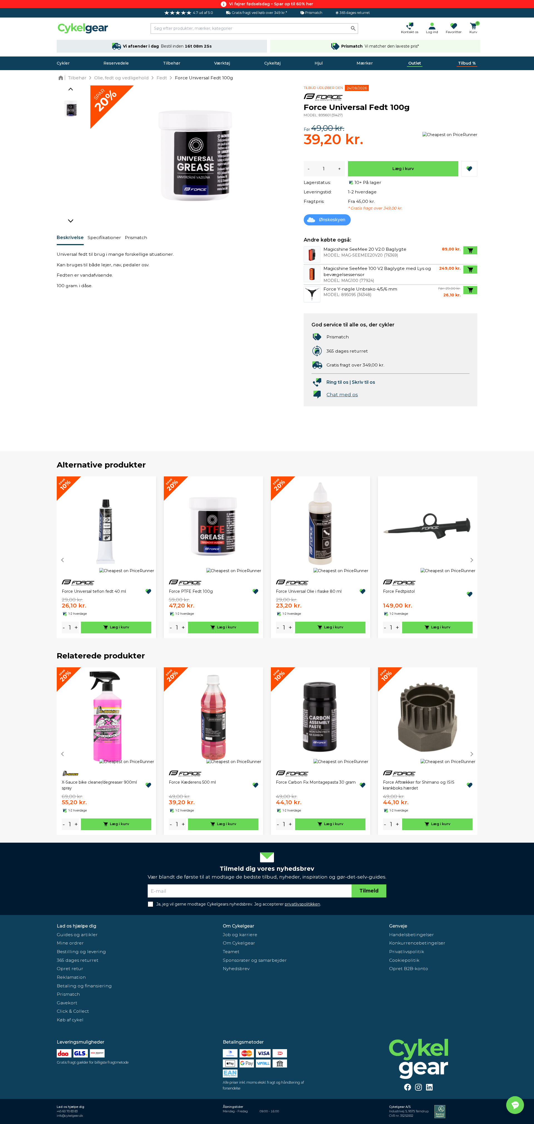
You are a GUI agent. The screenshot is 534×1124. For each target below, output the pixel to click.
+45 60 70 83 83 (67, 1111)
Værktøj (222, 63)
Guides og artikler (77, 934)
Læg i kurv (403, 168)
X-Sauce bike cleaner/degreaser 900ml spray (99, 785)
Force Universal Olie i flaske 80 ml (309, 591)
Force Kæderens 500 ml (192, 782)
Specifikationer (104, 237)
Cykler (63, 63)
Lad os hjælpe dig (76, 926)
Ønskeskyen (332, 219)
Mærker (365, 63)
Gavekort (67, 1002)
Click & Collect (73, 1011)
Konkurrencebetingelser (417, 943)
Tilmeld (369, 891)
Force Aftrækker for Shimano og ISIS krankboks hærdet (418, 785)
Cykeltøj (272, 63)
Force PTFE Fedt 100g (191, 591)
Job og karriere (240, 934)
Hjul (319, 63)
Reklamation (71, 977)
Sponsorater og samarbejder (255, 960)
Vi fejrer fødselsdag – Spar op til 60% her (271, 3)
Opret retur (70, 968)
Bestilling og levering (81, 951)
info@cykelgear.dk (70, 1116)
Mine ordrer (70, 943)
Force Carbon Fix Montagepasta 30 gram (316, 782)
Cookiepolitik (404, 960)
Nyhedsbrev (236, 968)
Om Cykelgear (238, 926)
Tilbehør (171, 63)
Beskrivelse (70, 237)
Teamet (231, 951)
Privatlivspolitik (406, 951)
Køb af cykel (70, 1019)
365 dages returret (77, 960)
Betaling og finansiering (84, 985)
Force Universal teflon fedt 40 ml (94, 591)
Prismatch (136, 237)
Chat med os (342, 394)
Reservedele (116, 63)
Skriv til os (363, 382)
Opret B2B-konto (408, 968)
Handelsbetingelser (411, 934)
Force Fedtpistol (399, 591)
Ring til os (337, 382)
